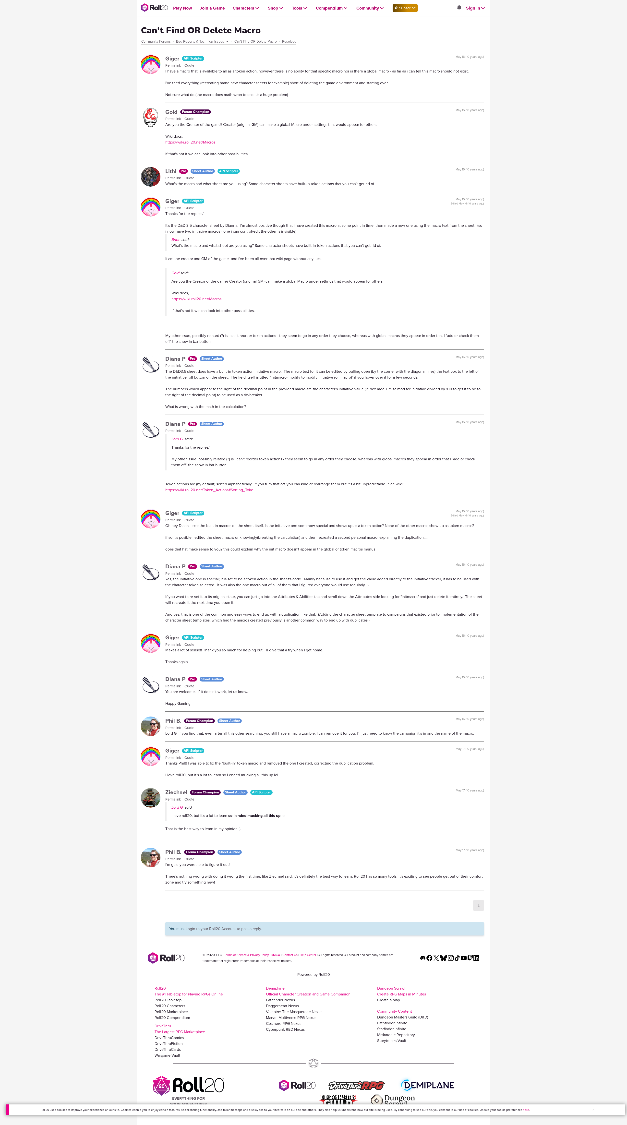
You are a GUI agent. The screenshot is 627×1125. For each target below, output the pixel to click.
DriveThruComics (169, 1038)
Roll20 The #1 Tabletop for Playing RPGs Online (189, 991)
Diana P (176, 359)
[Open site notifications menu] (459, 8)
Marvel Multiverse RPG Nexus (291, 1017)
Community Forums (156, 41)
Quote (189, 65)
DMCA (275, 955)
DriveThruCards (168, 1049)
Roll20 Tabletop (168, 1000)
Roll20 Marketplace (171, 1012)
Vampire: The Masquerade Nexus (294, 1012)
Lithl (171, 171)
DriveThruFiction (169, 1043)
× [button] (593, 1110)
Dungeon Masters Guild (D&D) (402, 1017)
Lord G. (177, 439)
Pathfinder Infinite (392, 1023)
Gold (172, 112)
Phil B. (174, 721)
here (526, 1110)
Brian (176, 239)
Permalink (173, 65)
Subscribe (407, 8)
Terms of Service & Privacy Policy (246, 955)
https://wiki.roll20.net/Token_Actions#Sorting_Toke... (210, 490)
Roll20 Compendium (172, 1017)
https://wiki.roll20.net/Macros (190, 142)
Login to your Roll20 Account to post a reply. (224, 929)
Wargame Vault (167, 1055)
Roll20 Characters (170, 1006)
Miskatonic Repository (396, 1035)
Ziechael (177, 792)
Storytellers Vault (391, 1040)
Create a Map (388, 1000)
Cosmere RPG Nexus (283, 1023)
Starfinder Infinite (391, 1029)
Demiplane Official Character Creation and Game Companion (308, 991)
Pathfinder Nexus (280, 1000)
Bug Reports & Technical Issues (200, 41)
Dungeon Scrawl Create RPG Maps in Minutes (401, 991)
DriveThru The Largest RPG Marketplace (180, 1029)
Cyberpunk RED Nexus (285, 1029)
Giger (173, 58)
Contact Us (290, 955)
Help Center (308, 955)
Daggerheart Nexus (282, 1006)
